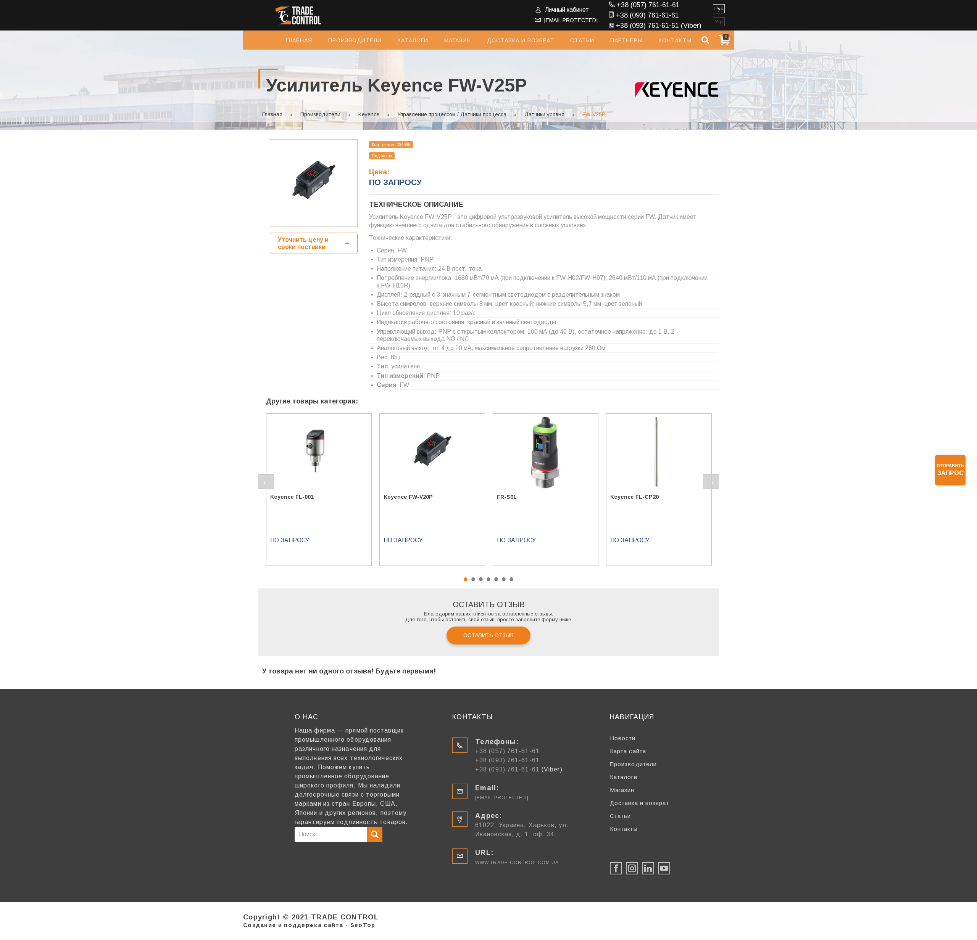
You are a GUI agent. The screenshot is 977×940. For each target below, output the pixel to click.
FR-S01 (506, 497)
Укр (719, 21)
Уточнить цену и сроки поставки (303, 243)
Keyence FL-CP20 (634, 497)
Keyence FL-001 (292, 497)
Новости (623, 738)
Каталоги (413, 40)
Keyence (368, 114)
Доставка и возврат (520, 40)
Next (711, 481)
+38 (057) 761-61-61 (648, 5)
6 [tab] (504, 579)
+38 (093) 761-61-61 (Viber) (658, 25)
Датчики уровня (544, 114)
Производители (355, 40)
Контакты (675, 40)
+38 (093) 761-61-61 (647, 15)
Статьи (582, 40)
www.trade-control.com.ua (517, 862)
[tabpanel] (319, 490)
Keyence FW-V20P (408, 497)
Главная (299, 40)
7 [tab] (511, 579)
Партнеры (626, 40)
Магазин (457, 40)
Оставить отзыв (488, 635)
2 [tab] (473, 579)
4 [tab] (488, 579)
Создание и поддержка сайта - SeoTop (309, 925)
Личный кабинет (567, 9)
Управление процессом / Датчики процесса (451, 114)
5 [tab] (496, 579)
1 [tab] (465, 579)
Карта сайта (628, 751)
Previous (266, 481)
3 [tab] (481, 579)
